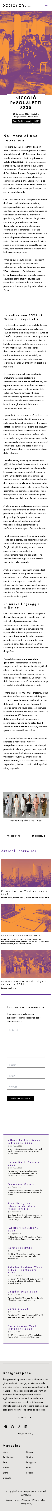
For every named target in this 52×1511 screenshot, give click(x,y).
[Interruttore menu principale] (46, 6)
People (29, 1472)
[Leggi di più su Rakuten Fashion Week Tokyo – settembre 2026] (26, 963)
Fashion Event (25, 939)
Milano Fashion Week (35, 897)
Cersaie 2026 (18, 1308)
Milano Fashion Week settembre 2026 (24, 892)
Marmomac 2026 (20, 1247)
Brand (5, 1472)
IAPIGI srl (27, 1494)
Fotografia (31, 1462)
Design (29, 1452)
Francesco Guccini (22, 1184)
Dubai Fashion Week (10, 939)
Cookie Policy (39, 1499)
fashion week (18, 897)
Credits (9, 1499)
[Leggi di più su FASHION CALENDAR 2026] (26, 917)
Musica (6, 1467)
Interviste (7, 1478)
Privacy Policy (26, 1503)
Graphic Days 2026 (23, 1291)
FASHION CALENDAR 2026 (21, 935)
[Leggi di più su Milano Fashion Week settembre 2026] (26, 873)
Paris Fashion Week (22, 121)
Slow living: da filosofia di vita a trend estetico (21, 1206)
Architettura (8, 1457)
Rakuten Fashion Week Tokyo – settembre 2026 (24, 983)
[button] (26, 1417)
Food (28, 1467)
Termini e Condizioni (22, 1499)
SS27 (47, 897)
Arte (5, 1462)
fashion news (6, 897)
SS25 (36, 121)
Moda (33, 114)
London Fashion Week (10, 941)
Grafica (29, 1457)
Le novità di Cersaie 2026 (24, 1164)
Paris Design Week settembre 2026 (22, 1327)
